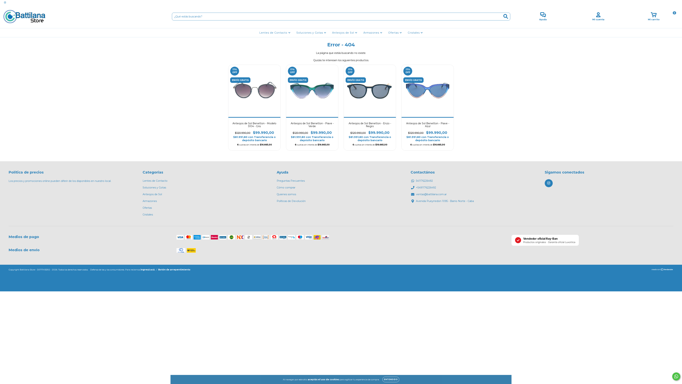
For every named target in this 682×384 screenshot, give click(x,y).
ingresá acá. (147, 269)
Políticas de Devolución (291, 201)
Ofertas (394, 32)
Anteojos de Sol (343, 32)
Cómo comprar (286, 187)
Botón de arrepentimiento (174, 269)
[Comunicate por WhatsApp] (676, 376)
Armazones (371, 32)
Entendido (391, 379)
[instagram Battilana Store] (5, 2)
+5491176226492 (426, 187)
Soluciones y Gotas (310, 32)
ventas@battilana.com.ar (431, 194)
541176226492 (424, 180)
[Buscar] (506, 16)
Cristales (414, 32)
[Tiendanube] (662, 270)
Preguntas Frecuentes (291, 180)
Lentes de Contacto (273, 32)
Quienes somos (286, 194)
